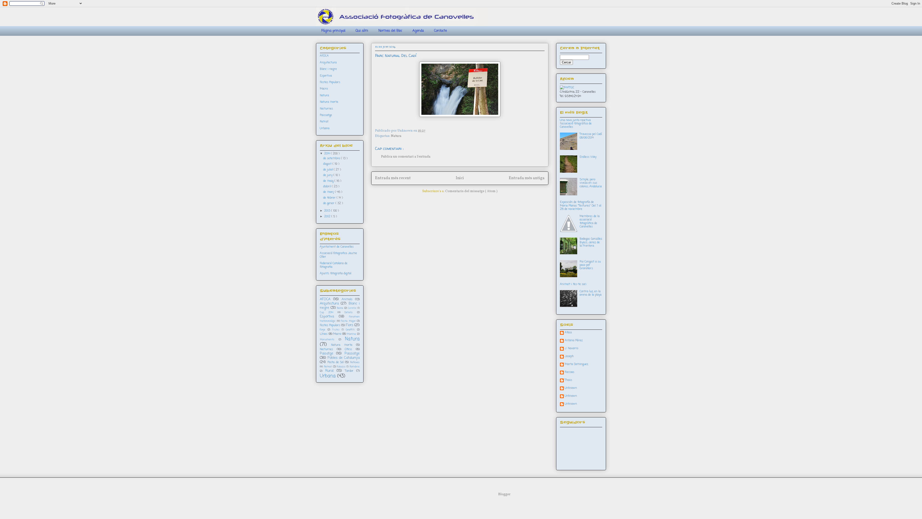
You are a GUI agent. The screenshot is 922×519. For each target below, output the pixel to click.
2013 (327, 211)
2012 (327, 216)
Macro (324, 89)
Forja (322, 330)
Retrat (324, 122)
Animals (347, 299)
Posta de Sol (336, 362)
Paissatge (326, 115)
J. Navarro (571, 349)
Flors (349, 325)
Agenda (418, 30)
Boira (340, 308)
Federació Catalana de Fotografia (333, 265)
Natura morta (329, 102)
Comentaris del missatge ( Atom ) (471, 191)
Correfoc (352, 308)
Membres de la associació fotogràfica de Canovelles (590, 221)
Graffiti (350, 330)
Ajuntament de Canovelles (337, 247)
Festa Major (348, 321)
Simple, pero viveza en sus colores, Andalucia (591, 183)
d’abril (327, 186)
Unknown (571, 388)
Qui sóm (362, 30)
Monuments (327, 340)
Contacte (440, 30)
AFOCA (324, 56)
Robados (341, 367)
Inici (460, 178)
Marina (351, 334)
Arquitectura (328, 63)
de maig (328, 181)
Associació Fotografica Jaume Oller (338, 255)
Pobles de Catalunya (344, 357)
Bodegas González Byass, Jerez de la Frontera (591, 242)
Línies (324, 334)
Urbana (324, 128)
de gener (329, 203)
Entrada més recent (393, 178)
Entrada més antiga (527, 178)
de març (329, 192)
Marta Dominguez (576, 364)
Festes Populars (330, 82)
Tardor (349, 371)
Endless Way (588, 157)
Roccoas (569, 372)
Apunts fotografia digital (335, 273)
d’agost (328, 164)
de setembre (332, 158)
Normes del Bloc (390, 30)
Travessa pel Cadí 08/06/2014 (591, 136)
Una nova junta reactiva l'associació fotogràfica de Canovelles (576, 123)
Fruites (336, 330)
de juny (328, 175)
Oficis (348, 349)
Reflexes (355, 362)
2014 (327, 154)
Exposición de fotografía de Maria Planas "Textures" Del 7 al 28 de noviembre (580, 205)
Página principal (333, 30)
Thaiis (568, 380)
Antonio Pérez (574, 341)
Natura (396, 136)
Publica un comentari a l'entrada (406, 156)
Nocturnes (326, 109)
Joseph (569, 357)
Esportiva (326, 76)
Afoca (568, 333)
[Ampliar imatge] (567, 87)
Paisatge (326, 353)
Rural (329, 370)
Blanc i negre (328, 69)
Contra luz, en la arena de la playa (590, 293)
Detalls (349, 312)
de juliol (328, 170)
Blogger (504, 494)
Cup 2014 (326, 312)
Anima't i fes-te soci (573, 284)
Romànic (355, 367)
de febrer (330, 198)
